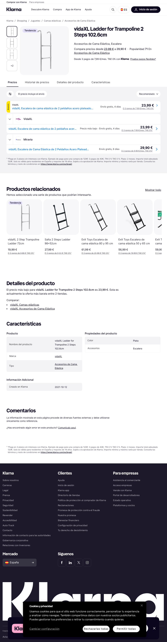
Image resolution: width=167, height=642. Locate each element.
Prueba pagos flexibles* (143, 59)
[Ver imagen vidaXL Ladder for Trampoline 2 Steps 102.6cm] (12, 31)
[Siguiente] (156, 227)
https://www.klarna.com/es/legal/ (56, 164)
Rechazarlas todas (96, 628)
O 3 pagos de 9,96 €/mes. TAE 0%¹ (137, 151)
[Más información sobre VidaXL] (10, 119)
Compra (57, 9)
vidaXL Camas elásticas (24, 304)
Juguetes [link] (35, 21)
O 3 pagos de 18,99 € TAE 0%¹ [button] (132, 253)
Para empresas (36, 2)
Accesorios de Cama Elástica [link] (80, 21)
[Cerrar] (141, 605)
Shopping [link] (22, 21)
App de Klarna (73, 9)
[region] (84, 619)
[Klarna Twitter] (79, 562)
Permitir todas (126, 628)
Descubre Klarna (40, 9)
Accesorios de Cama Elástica (92, 52)
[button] (124, 9)
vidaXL (58, 356)
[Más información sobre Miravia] (10, 139)
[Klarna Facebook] (62, 562)
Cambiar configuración (45, 629)
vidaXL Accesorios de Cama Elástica (32, 308)
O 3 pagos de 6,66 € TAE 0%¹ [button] (21, 253)
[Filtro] (10, 94)
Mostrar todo (153, 189)
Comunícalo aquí (67, 427)
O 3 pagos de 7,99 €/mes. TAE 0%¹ (138, 108)
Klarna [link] (10, 21)
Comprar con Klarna (17, 2)
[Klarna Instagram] (87, 562)
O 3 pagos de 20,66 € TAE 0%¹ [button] (95, 253)
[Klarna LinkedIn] (70, 562)
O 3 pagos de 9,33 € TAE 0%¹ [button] (58, 253)
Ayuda (88, 9)
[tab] (12, 82)
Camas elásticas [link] (52, 21)
